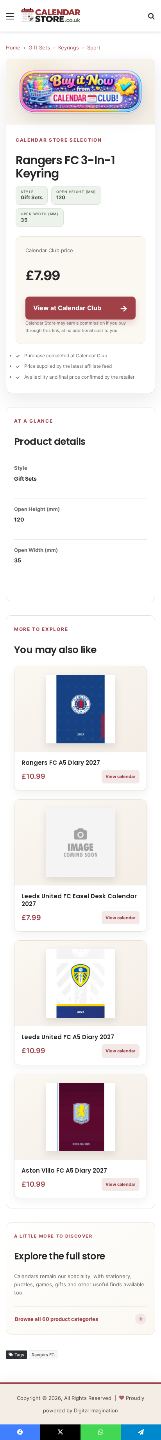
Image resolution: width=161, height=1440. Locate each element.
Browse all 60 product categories (79, 1318)
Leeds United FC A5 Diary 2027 (67, 1037)
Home (13, 47)
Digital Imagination (96, 1410)
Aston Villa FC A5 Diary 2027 (64, 1170)
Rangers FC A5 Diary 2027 (60, 763)
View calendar (121, 776)
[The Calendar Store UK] (51, 15)
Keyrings (68, 47)
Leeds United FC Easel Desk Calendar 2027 (79, 900)
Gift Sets (39, 47)
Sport (93, 47)
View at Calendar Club (80, 308)
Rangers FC (43, 1354)
